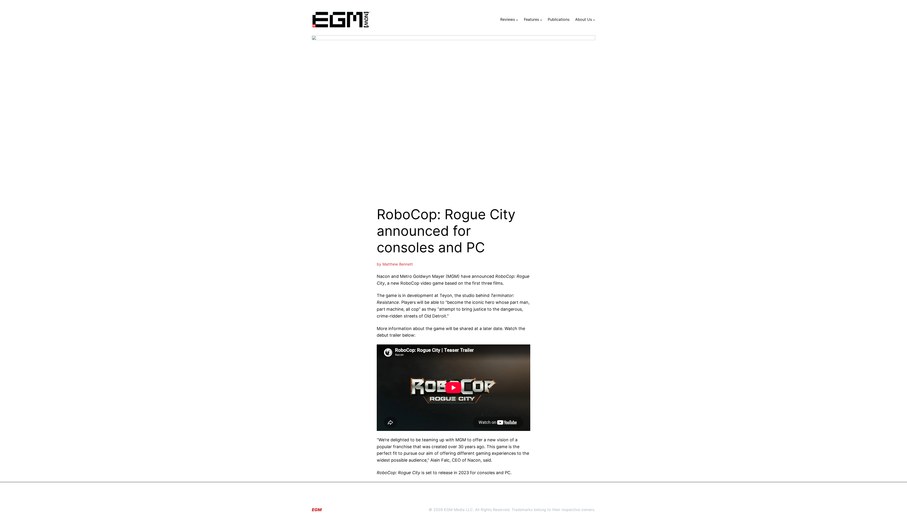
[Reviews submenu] (517, 19)
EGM (317, 509)
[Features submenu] (541, 19)
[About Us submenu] (594, 19)
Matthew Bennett (397, 264)
